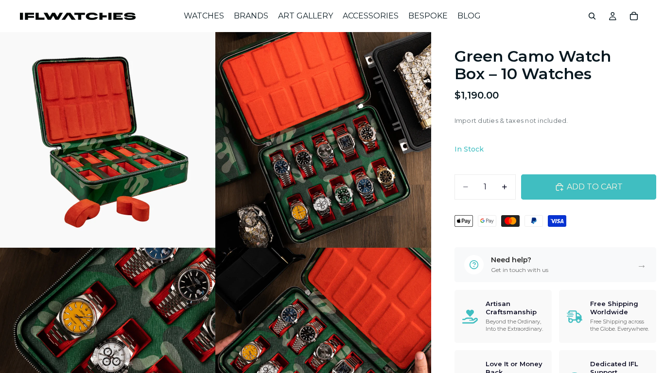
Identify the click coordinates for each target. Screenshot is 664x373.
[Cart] (634, 16)
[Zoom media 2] (323, 140)
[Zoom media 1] (108, 140)
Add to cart (595, 186)
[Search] (592, 16)
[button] (555, 264)
